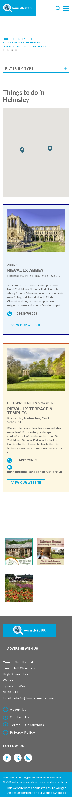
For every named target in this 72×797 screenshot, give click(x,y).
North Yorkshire (15, 46)
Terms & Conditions (27, 725)
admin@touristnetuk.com (34, 698)
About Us (18, 709)
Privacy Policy (22, 732)
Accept (60, 792)
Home (7, 38)
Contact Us (20, 717)
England (23, 38)
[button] (22, 150)
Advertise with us (22, 649)
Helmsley (40, 46)
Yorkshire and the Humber (22, 42)
